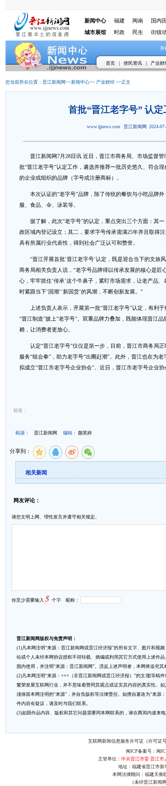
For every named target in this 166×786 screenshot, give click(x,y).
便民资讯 (133, 63)
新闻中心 (80, 82)
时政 (119, 32)
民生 (137, 32)
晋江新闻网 (54, 82)
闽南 (137, 21)
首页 (110, 63)
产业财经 (105, 82)
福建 (119, 21)
